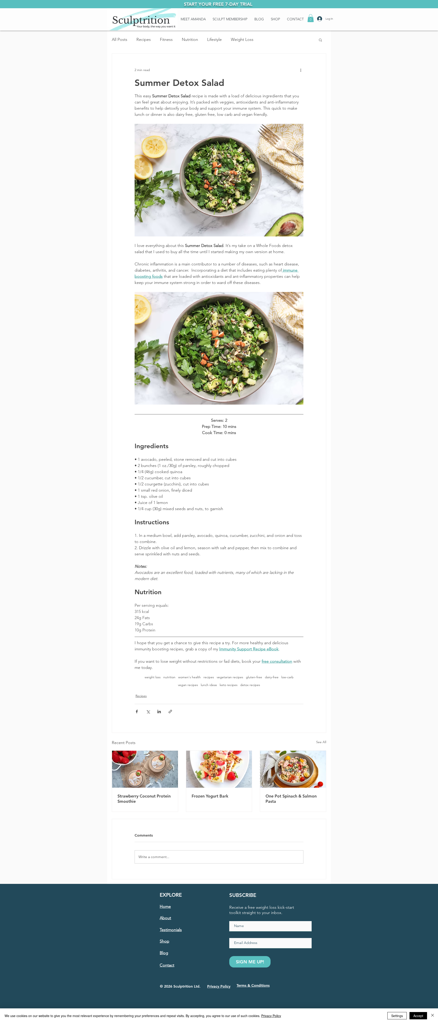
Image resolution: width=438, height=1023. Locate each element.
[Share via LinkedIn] (159, 711)
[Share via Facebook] (137, 711)
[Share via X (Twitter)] (148, 711)
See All (321, 742)
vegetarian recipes (230, 677)
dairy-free (272, 677)
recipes (208, 677)
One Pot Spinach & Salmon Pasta (291, 798)
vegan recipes (188, 685)
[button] (310, 18)
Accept (418, 1015)
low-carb (287, 677)
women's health (189, 677)
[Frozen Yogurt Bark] (219, 769)
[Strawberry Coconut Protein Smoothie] (145, 769)
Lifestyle (214, 39)
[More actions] (300, 70)
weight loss (153, 677)
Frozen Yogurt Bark (210, 796)
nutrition (169, 677)
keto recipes (228, 685)
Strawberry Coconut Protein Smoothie (144, 798)
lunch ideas (209, 685)
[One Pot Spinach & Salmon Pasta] (293, 769)
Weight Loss (242, 39)
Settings (397, 1015)
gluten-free (254, 677)
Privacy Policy (271, 1015)
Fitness (166, 39)
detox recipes (250, 685)
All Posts (119, 39)
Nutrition (190, 39)
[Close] (432, 1015)
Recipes (143, 39)
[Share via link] (170, 711)
